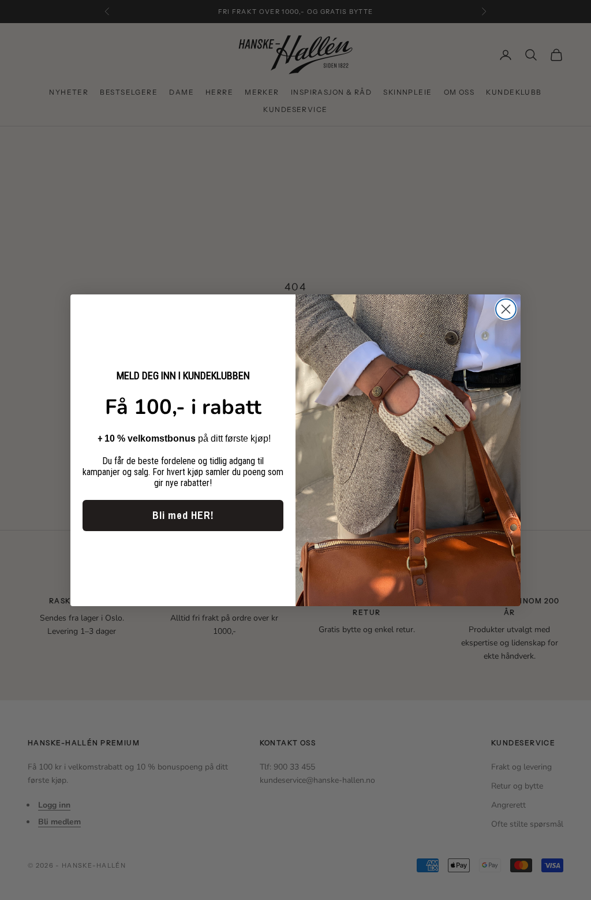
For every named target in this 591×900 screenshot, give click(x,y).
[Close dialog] (506, 309)
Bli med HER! (183, 515)
